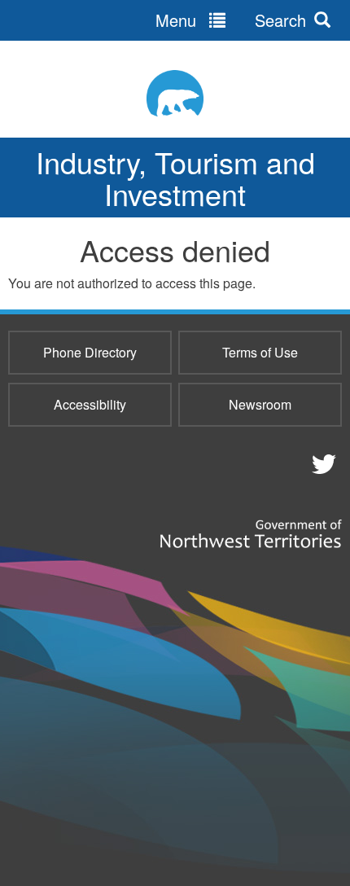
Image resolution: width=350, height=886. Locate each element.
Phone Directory (90, 352)
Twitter (321, 463)
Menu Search (230, 20)
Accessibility (90, 404)
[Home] (175, 93)
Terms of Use (260, 352)
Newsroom (260, 404)
